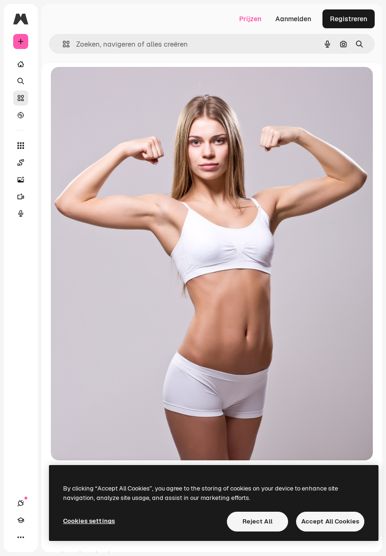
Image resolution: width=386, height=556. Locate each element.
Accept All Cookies (330, 521)
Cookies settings (89, 521)
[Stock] (20, 98)
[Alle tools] (20, 145)
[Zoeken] (20, 81)
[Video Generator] (20, 196)
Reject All (257, 521)
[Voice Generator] (20, 213)
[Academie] (20, 520)
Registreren (348, 19)
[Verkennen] (20, 115)
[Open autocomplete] (62, 44)
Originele (113, 84)
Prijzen (250, 19)
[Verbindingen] (20, 503)
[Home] (20, 64)
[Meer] (20, 537)
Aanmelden (293, 19)
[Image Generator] (20, 179)
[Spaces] (20, 162)
